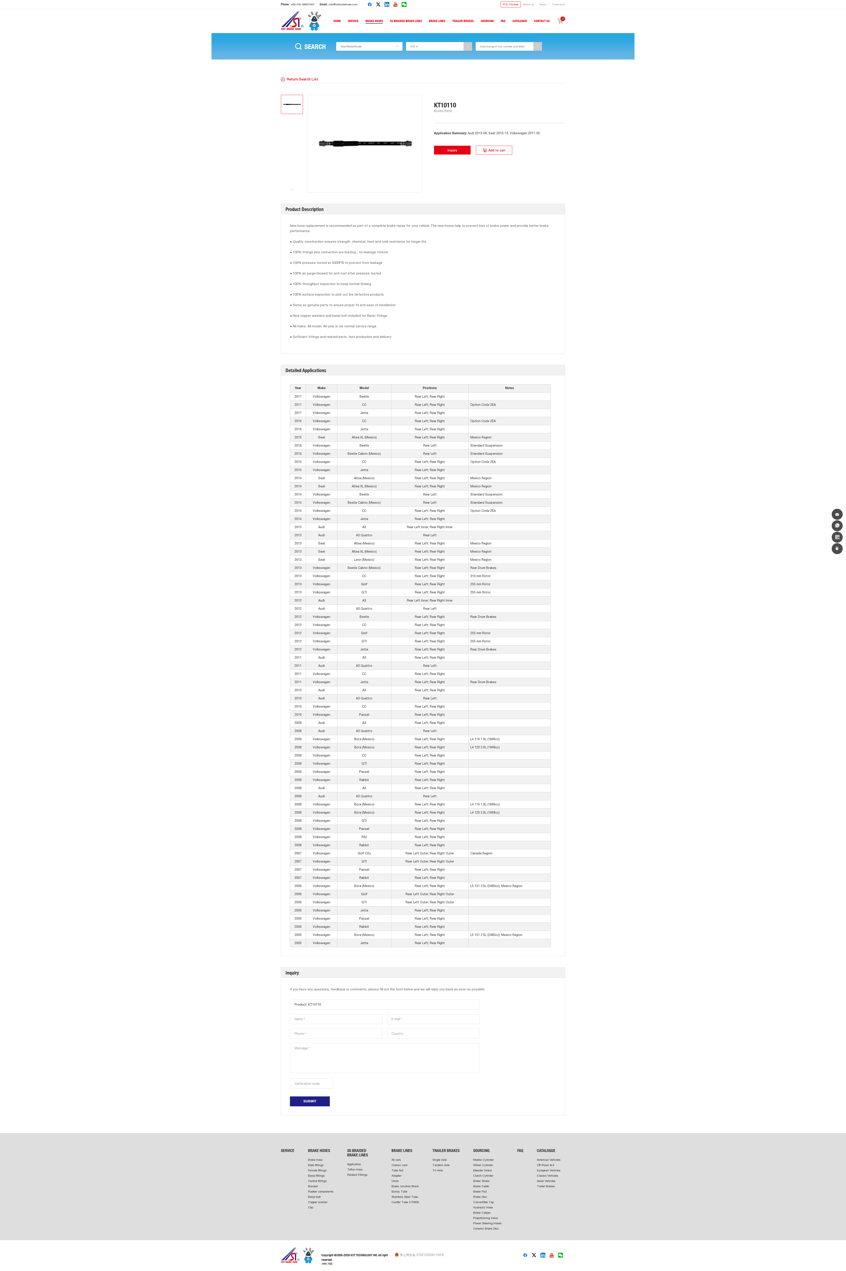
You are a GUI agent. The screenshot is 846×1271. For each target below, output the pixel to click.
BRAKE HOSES (374, 21)
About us (528, 4)
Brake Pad (480, 1191)
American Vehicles (548, 1159)
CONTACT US (542, 21)
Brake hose (315, 1159)
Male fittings (316, 1165)
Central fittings (317, 1181)
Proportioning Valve (485, 1218)
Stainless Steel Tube (404, 1196)
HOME (337, 21)
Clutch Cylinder (483, 1175)
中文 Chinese (510, 4)
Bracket (313, 1186)
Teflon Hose (355, 1169)
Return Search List (302, 79)
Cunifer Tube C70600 (405, 1202)
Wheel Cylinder (483, 1165)
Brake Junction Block (405, 1186)
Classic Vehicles (547, 1175)
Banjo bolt (314, 1196)
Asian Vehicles (546, 1181)
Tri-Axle (437, 1170)
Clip (310, 1207)
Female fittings (317, 1170)
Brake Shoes (481, 1181)
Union (395, 1181)
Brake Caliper (482, 1212)
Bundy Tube (399, 1191)
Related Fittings (357, 1174)
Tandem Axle (441, 1165)
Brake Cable (481, 1186)
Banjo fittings (316, 1175)
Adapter (396, 1175)
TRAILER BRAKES (463, 21)
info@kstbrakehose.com (343, 4)
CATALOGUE (519, 21)
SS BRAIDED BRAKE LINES (406, 21)
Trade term (558, 4)
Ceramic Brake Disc (486, 1228)
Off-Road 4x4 (545, 1165)
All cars (396, 1159)
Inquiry (452, 150)
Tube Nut (397, 1170)
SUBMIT (309, 1101)
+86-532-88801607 (303, 4)
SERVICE (353, 21)
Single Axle (439, 1159)
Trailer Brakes (546, 1186)
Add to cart (496, 150)
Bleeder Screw (482, 1170)
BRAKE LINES (437, 21)
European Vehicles (548, 1170)
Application (354, 1164)
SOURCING (487, 21)
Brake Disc (480, 1196)
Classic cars (399, 1165)
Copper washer (317, 1202)
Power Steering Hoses (487, 1223)
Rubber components (321, 1191)
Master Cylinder (483, 1159)
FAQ (503, 21)
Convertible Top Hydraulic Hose (483, 1204)
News (543, 4)
